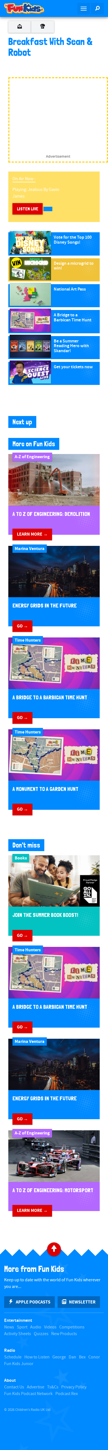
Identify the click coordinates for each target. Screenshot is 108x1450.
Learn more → (32, 534)
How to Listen (37, 1357)
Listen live (27, 208)
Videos (50, 1327)
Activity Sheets (17, 1334)
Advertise (35, 1387)
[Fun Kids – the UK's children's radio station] (27, 8)
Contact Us (14, 1387)
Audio (35, 1327)
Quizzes (41, 1334)
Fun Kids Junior (19, 1364)
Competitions (71, 1327)
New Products (64, 1334)
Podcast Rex (66, 1394)
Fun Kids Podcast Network (28, 1394)
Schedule (13, 1357)
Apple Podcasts (33, 1302)
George (59, 1357)
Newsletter (82, 1302)
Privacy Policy (73, 1387)
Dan (72, 1357)
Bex (82, 1357)
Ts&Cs (52, 1387)
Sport (22, 1327)
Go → (22, 626)
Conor (94, 1357)
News (9, 1327)
